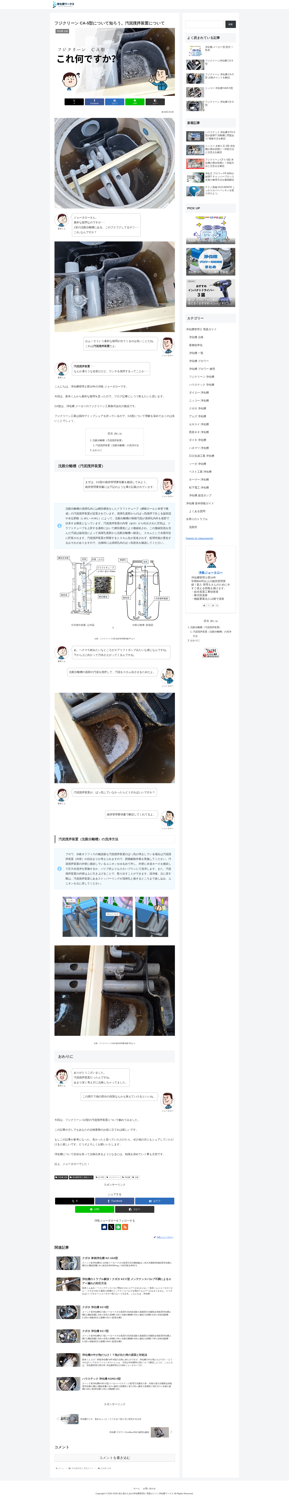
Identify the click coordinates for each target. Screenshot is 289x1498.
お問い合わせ (149, 1488)
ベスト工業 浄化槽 (200, 471)
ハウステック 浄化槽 (201, 384)
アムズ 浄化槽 (197, 416)
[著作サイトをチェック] (104, 1227)
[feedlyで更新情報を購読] (118, 1227)
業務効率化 (196, 345)
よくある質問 (197, 511)
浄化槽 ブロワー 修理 (202, 368)
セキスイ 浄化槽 (199, 424)
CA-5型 (101, 1177)
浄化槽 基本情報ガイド (200, 503)
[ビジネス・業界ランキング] (210, 654)
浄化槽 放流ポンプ (200, 495)
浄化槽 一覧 (196, 353)
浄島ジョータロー (211, 572)
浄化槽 (127, 1177)
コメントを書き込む (114, 1458)
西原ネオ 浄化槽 (199, 432)
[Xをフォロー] (111, 1227)
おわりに (97, 450)
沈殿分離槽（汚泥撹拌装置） (108, 440)
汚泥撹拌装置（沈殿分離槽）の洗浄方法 (117, 445)
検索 (230, 24)
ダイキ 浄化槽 (197, 440)
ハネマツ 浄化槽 (199, 448)
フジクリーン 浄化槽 (201, 376)
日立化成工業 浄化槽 (201, 455)
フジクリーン (114, 1177)
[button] (155, 101)
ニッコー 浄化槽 (199, 400)
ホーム (137, 1488)
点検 (136, 1177)
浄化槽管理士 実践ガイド (82, 1177)
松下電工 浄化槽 (199, 487)
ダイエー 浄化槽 (199, 392)
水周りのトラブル (197, 519)
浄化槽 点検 (62, 1177)
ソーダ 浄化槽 (197, 463)
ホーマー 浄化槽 (199, 479)
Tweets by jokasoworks (199, 538)
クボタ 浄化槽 (197, 408)
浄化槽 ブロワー (199, 361)
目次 (110, 433)
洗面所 (193, 527)
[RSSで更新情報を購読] (125, 1227)
